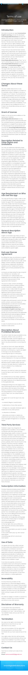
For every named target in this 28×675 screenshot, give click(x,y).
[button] (22, 4)
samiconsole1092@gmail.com (13, 654)
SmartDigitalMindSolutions (14, 666)
